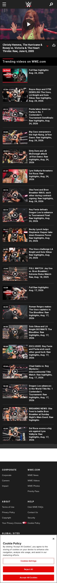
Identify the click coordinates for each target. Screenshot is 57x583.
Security (31, 518)
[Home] (28, 4)
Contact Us (33, 512)
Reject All (28, 569)
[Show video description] (47, 45)
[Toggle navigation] (4, 4)
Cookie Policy (34, 523)
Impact (5, 486)
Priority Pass (33, 491)
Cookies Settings (28, 561)
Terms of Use (8, 507)
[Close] (53, 539)
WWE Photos (34, 486)
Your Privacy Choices (8, 523)
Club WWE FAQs (34, 507)
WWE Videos (34, 480)
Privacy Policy (8, 512)
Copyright (6, 518)
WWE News (33, 475)
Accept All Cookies (28, 577)
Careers (6, 480)
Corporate (6, 475)
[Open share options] (54, 45)
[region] (28, 559)
